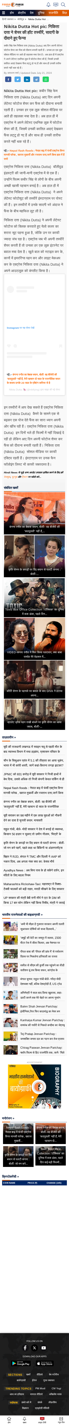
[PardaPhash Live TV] (55, 5)
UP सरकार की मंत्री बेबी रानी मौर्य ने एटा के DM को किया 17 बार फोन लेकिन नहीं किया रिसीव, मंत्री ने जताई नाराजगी (34, 902)
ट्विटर (24, 476)
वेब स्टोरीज (54, 1374)
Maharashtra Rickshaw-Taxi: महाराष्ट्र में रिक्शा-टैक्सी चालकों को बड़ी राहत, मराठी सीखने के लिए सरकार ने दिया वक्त (34, 889)
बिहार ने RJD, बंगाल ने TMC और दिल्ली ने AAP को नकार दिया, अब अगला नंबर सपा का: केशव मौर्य (32, 859)
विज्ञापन (25, 1408)
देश (31, 13)
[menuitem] (12, 13)
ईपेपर (34, 1380)
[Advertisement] (34, 1295)
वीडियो (40, 1374)
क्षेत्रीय (21, 13)
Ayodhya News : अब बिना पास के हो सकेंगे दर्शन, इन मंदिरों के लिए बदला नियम (34, 873)
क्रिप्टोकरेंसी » (10, 1176)
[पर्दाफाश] (12, 6)
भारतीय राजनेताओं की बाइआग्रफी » (22, 914)
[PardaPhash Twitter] (34, 1350)
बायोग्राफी (21, 1380)
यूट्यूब (15, 476)
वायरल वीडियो (36, 1394)
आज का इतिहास (17, 1394)
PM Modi (40, 1388)
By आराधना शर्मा (11, 72)
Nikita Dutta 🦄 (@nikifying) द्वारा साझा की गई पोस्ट (34, 389)
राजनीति (53, 13)
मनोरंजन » (8, 1118)
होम (11, 13)
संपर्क (40, 1402)
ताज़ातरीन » (9, 737)
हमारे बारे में (26, 1402)
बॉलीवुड (21, 19)
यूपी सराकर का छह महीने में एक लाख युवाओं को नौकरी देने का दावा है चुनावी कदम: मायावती (33, 818)
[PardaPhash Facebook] (25, 1350)
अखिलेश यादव (55, 1394)
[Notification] (48, 5)
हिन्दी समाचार (8, 19)
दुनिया (41, 13)
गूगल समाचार (48, 1380)
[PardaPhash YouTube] (43, 1350)
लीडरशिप (52, 1402)
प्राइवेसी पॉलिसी (42, 1408)
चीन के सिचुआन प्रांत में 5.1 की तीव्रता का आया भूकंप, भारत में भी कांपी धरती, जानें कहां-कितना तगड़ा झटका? (34, 763)
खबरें (28, 1374)
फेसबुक (7, 476)
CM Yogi (56, 1388)
